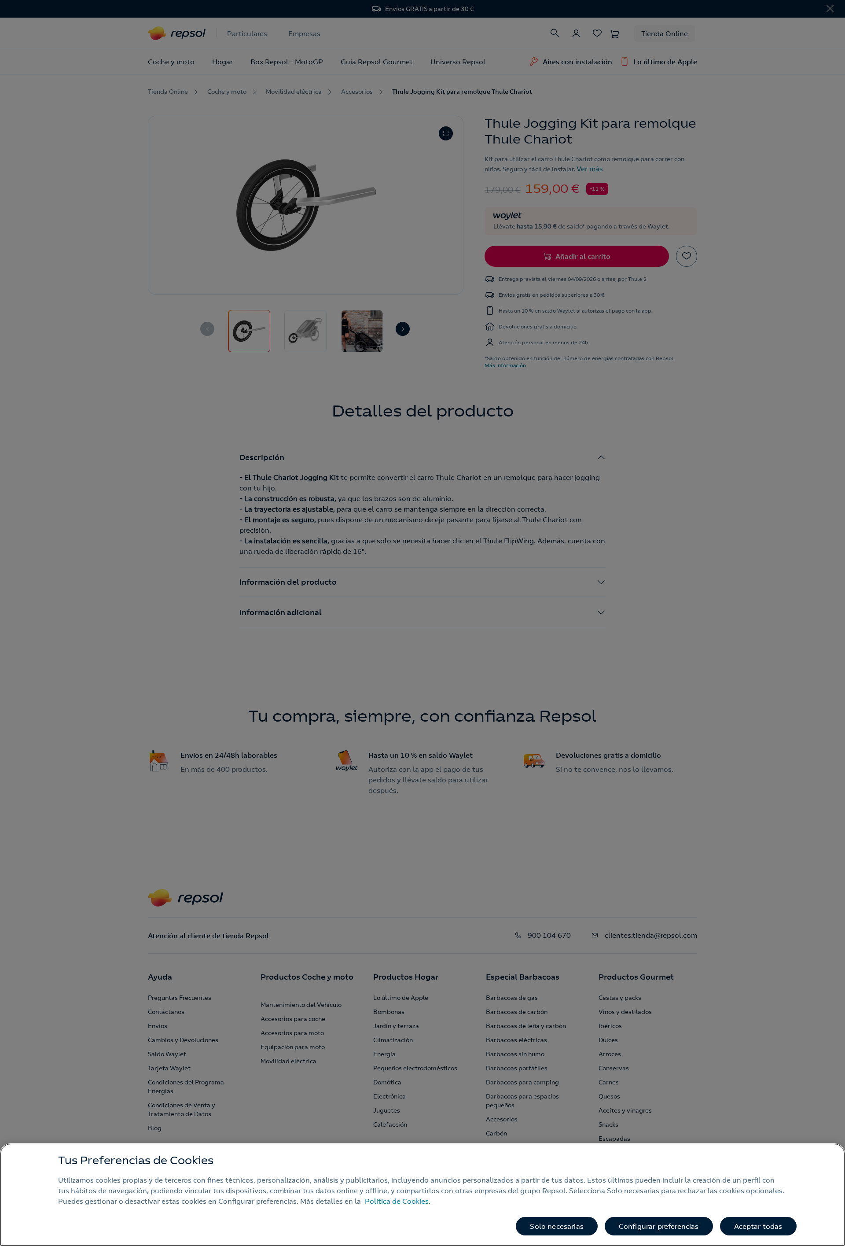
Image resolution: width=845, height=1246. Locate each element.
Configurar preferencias (659, 1226)
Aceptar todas (758, 1226)
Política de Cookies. (397, 1201)
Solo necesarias (556, 1226)
